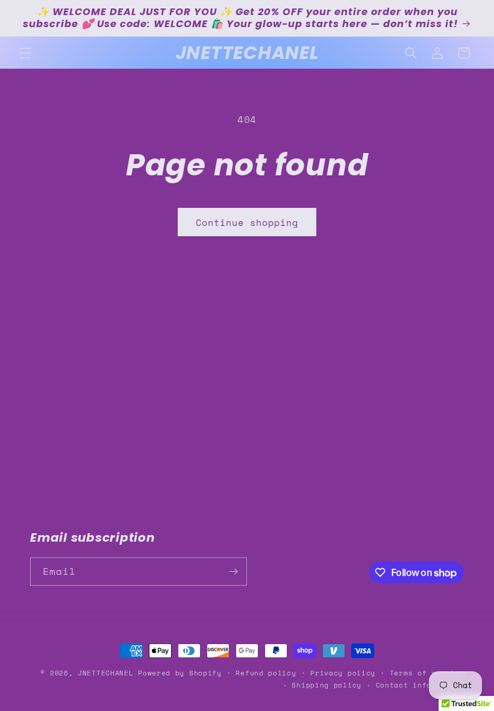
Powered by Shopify (180, 673)
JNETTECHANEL (105, 673)
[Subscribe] (233, 571)
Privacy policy (342, 673)
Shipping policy (326, 685)
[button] (25, 53)
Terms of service (427, 673)
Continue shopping (247, 222)
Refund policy (266, 673)
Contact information (420, 685)
